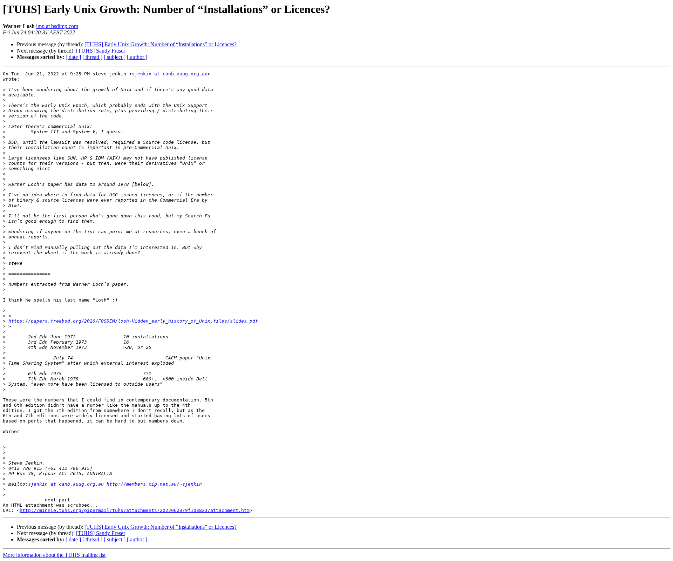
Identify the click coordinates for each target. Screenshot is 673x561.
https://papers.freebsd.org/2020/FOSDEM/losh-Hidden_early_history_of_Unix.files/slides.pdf (133, 321)
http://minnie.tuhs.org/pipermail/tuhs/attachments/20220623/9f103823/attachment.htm (135, 510)
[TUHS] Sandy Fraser (100, 51)
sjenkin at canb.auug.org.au (170, 73)
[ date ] (73, 57)
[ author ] (137, 57)
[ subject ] (114, 57)
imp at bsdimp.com (57, 26)
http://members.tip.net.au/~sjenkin (154, 484)
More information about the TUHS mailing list (54, 555)
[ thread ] (92, 57)
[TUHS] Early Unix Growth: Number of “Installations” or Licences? (160, 44)
